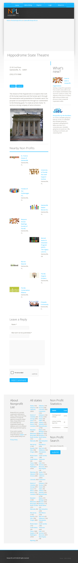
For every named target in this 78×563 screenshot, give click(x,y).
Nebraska (32, 441)
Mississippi (33, 435)
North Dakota (42, 437)
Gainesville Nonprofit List (30, 20)
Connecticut (42, 411)
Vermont (41, 465)
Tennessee (42, 459)
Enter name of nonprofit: (57, 446)
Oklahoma (42, 450)
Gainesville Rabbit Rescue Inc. (44, 207)
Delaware (41, 415)
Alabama (41, 405)
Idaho (40, 420)
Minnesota (33, 433)
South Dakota (33, 459)
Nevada (32, 448)
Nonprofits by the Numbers (62, 115)
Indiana (41, 422)
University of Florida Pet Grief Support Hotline (44, 174)
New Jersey (33, 444)
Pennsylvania (42, 452)
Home (8, 20)
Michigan (41, 431)
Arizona (41, 407)
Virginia (32, 465)
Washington (33, 466)
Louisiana (32, 426)
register (22, 434)
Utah (40, 463)
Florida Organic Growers (43, 276)
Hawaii (41, 418)
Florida (41, 417)
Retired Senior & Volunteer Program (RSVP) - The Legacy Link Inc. (44, 245)
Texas (31, 463)
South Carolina (43, 455)
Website (13, 86)
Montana (41, 435)
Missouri (41, 433)
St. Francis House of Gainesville (24, 158)
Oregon (32, 452)
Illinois (32, 422)
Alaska (32, 405)
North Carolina (34, 437)
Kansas (32, 424)
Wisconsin (41, 466)
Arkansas (32, 407)
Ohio (31, 450)
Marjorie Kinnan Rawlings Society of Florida (24, 224)
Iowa (31, 420)
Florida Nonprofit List (17, 20)
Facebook (19, 86)
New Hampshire (43, 441)
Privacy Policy (14, 439)
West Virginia (42, 468)
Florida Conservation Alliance (25, 290)
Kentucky (41, 424)
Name (14, 324)
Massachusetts (43, 426)
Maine (40, 430)
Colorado (41, 409)
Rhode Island (33, 455)
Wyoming (32, 472)
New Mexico (42, 444)
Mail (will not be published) (22, 333)
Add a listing (67, 558)
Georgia (32, 418)
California (32, 409)
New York (41, 448)
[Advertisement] (39, 35)
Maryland (32, 430)
